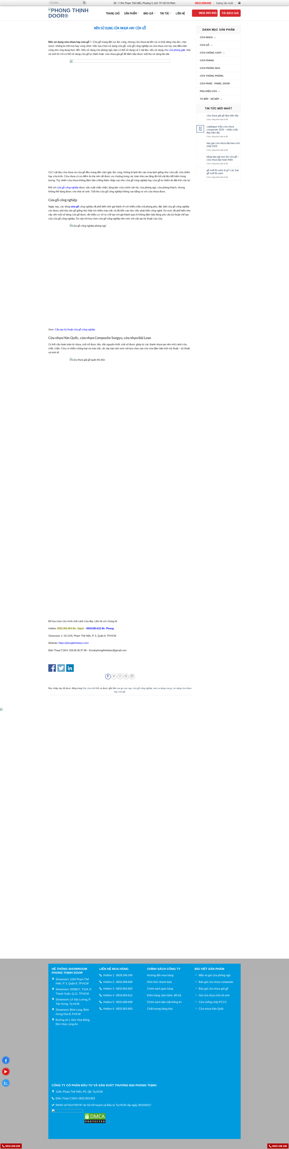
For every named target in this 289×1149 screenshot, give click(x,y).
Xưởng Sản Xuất (224, 3)
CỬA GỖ (204, 45)
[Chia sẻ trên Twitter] (114, 676)
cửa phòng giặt (177, 50)
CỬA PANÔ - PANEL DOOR (215, 83)
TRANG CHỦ (113, 13)
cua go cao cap (124, 688)
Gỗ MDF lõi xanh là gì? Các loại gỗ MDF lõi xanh (223, 172)
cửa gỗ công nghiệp (67, 187)
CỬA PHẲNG (207, 60)
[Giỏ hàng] (239, 3)
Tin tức (164, 13)
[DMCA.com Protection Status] (95, 1118)
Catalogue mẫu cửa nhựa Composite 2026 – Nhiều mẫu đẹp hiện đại (222, 129)
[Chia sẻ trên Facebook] (108, 676)
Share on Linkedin (70, 668)
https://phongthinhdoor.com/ (74, 642)
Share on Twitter (61, 668)
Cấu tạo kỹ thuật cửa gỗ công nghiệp (75, 329)
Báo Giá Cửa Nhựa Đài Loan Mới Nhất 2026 (223, 145)
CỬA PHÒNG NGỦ (210, 68)
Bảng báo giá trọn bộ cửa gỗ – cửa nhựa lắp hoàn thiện (223, 158)
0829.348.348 (279, 1146)
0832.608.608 (203, 3)
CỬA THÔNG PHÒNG (211, 75)
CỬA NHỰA (206, 37)
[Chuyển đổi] (215, 37)
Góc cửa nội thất (91, 688)
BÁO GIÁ (148, 13)
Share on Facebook (52, 668)
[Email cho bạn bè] (120, 676)
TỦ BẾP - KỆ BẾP (209, 99)
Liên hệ (180, 13)
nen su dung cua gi (162, 688)
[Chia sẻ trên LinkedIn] (132, 676)
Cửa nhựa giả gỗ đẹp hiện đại (222, 115)
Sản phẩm (130, 13)
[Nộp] (84, 2)
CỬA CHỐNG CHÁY (211, 52)
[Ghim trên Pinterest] (126, 676)
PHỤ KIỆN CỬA (208, 91)
